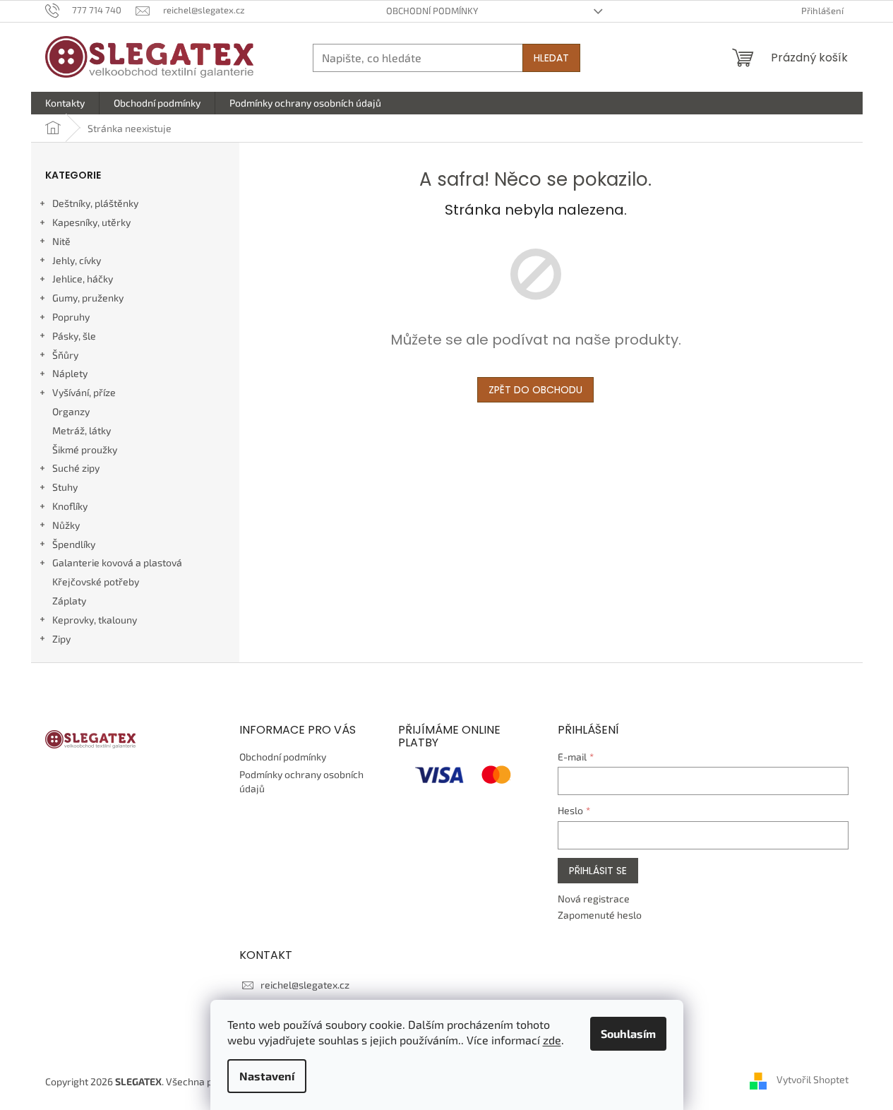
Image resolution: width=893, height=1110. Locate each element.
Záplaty (69, 601)
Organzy (71, 411)
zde (552, 1039)
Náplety (70, 373)
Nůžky (66, 525)
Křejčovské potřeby (95, 581)
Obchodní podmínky (432, 10)
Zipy (61, 639)
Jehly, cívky (76, 260)
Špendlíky (73, 544)
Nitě (61, 241)
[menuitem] (65, 103)
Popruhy (71, 317)
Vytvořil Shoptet (813, 1080)
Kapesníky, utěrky (91, 222)
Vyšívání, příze (84, 392)
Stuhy (65, 487)
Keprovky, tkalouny (94, 620)
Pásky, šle (74, 336)
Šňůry (65, 355)
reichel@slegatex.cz (304, 985)
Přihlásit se (598, 871)
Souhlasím (628, 1033)
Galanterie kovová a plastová (117, 562)
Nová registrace (594, 899)
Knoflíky (70, 506)
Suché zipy (76, 468)
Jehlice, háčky (82, 279)
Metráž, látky (81, 430)
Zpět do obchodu (535, 390)
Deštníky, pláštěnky (95, 203)
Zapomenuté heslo (600, 915)
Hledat (551, 58)
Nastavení (266, 1075)
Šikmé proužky (84, 449)
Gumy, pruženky (88, 298)
